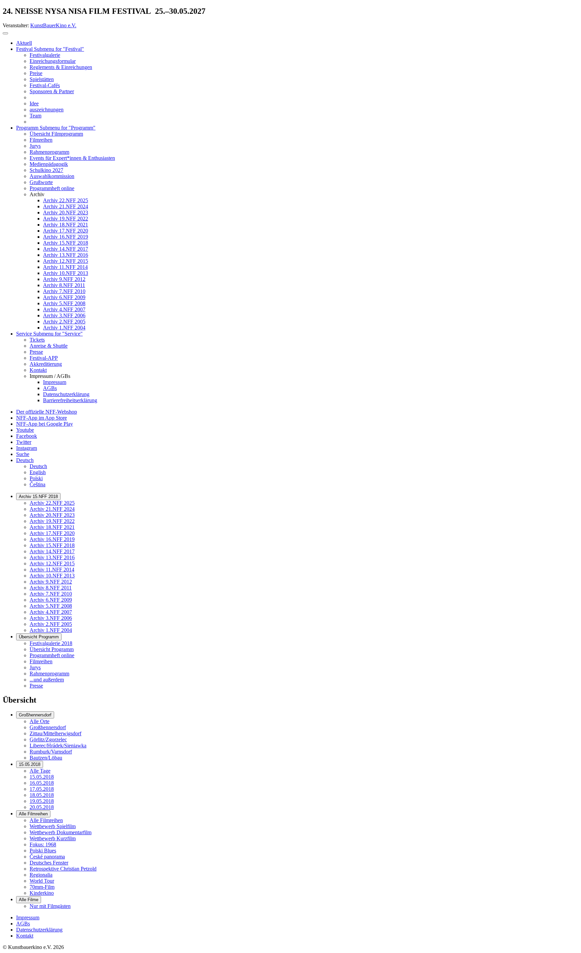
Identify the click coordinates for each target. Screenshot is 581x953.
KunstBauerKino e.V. (53, 25)
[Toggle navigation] (5, 33)
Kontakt (24, 936)
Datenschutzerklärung (39, 929)
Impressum (27, 917)
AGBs (23, 923)
